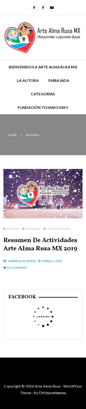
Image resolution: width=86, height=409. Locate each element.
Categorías (43, 94)
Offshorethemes (52, 392)
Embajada (58, 80)
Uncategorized (58, 228)
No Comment (17, 267)
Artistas (13, 228)
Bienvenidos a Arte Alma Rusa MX (43, 67)
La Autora (28, 80)
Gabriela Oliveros (22, 261)
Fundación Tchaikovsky (43, 107)
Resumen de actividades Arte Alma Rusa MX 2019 (40, 244)
